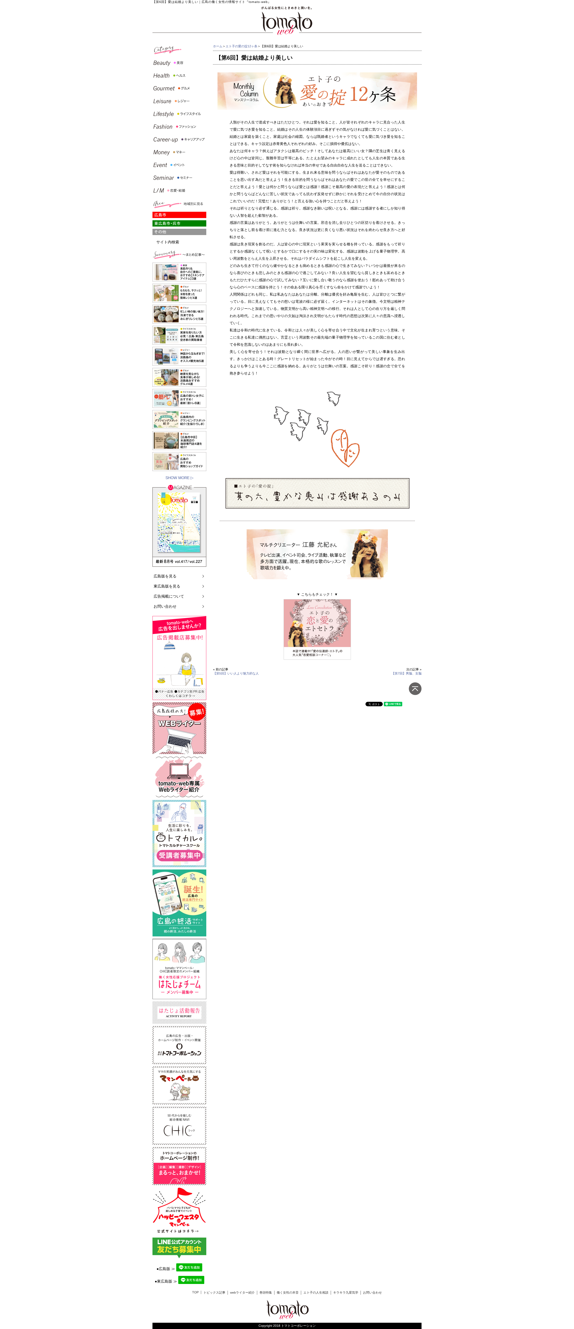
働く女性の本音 (288, 1292)
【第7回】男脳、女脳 (406, 673)
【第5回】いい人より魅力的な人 (236, 673)
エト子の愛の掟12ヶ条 (241, 46)
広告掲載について (169, 596)
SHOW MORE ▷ (179, 478)
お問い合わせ (165, 606)
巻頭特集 (265, 1292)
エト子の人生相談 (315, 1292)
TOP (195, 1292)
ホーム (217, 46)
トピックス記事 (214, 1292)
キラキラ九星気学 (345, 1292)
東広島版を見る (167, 586)
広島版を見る (165, 576)
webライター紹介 (242, 1292)
